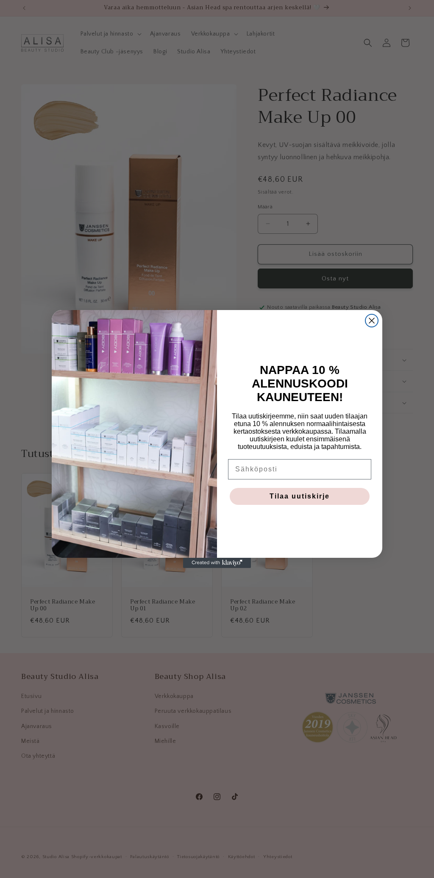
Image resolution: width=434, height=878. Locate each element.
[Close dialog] (371, 320)
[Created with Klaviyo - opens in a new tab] (217, 563)
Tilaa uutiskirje (300, 496)
